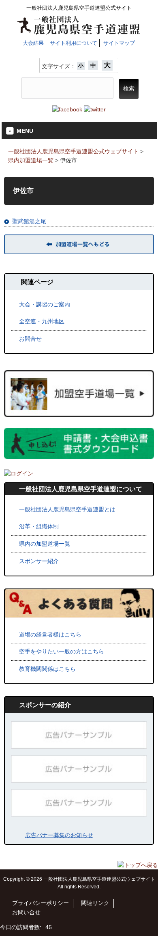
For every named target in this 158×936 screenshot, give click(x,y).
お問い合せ (26, 912)
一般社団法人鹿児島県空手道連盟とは (67, 509)
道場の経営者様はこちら (50, 634)
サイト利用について (73, 43)
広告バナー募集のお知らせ (59, 835)
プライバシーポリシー (40, 903)
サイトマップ (119, 43)
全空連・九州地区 (41, 321)
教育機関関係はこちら (47, 669)
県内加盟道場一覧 (30, 160)
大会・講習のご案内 (44, 304)
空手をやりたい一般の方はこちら (61, 651)
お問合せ (30, 338)
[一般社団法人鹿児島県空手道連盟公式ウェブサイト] (78, 31)
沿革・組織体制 (39, 526)
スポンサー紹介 (39, 561)
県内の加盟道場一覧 (44, 543)
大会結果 (33, 43)
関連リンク (95, 903)
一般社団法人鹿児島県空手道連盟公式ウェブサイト (73, 151)
